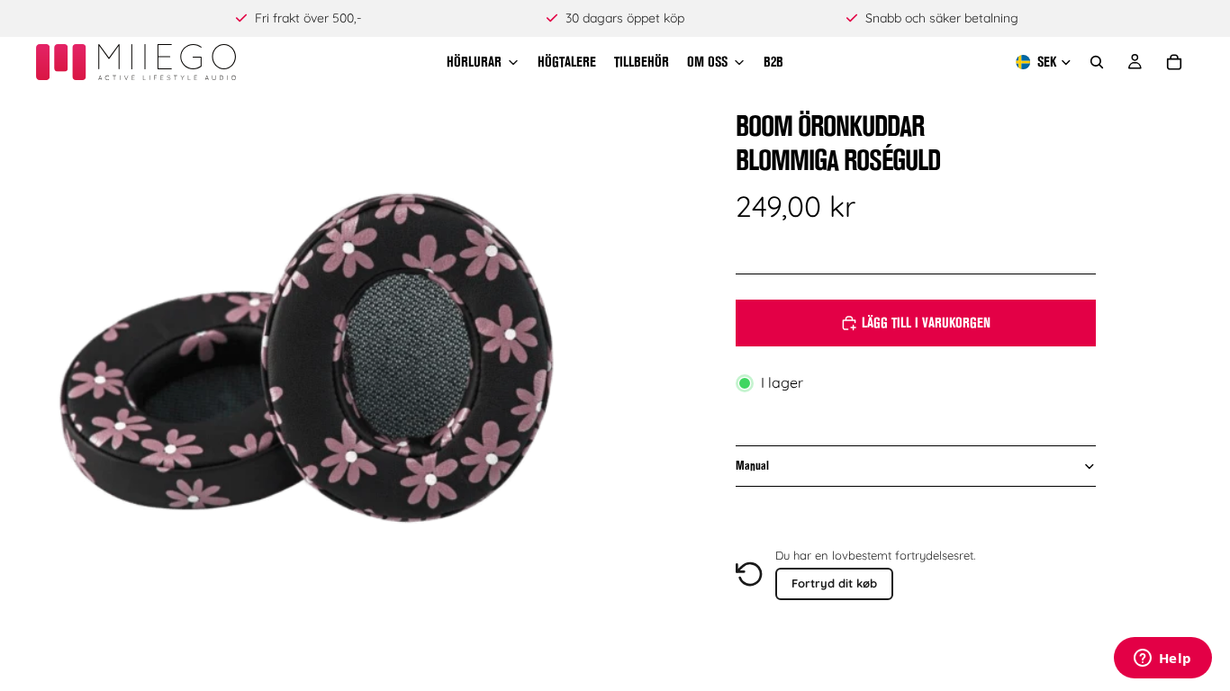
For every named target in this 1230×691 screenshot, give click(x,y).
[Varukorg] (1174, 62)
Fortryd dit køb (834, 583)
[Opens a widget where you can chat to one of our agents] (1162, 659)
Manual (752, 465)
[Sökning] (1097, 62)
